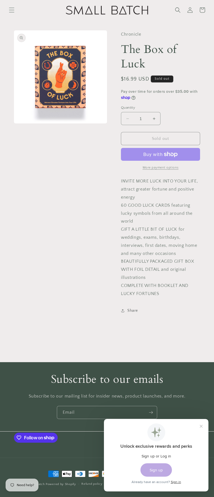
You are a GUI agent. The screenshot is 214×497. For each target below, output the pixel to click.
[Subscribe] (151, 412)
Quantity (128, 107)
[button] (12, 10)
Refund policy (91, 484)
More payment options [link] (161, 167)
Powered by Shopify (61, 484)
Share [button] (132, 310)
